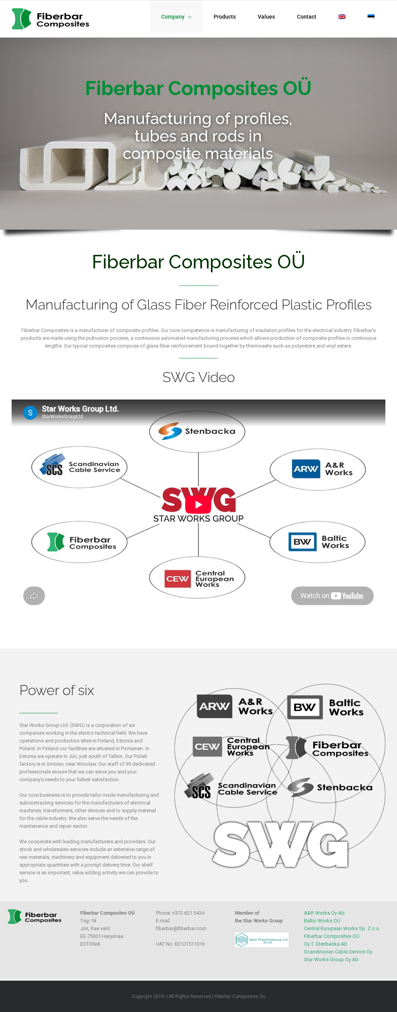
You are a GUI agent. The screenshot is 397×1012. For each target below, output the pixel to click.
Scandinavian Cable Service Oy (338, 952)
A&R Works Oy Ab (324, 913)
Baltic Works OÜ (322, 921)
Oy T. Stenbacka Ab (325, 944)
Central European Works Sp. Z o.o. (342, 928)
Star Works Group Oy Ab (331, 959)
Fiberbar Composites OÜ (331, 936)
